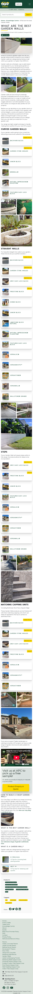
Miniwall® (14, 172)
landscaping (8, 902)
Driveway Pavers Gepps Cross (11, 961)
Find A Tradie (6, 922)
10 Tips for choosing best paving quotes (18, 859)
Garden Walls (6, 956)
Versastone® (15, 375)
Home (3, 20)
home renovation (23, 900)
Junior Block (15, 162)
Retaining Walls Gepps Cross (11, 960)
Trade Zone (6, 924)
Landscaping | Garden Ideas (22, 889)
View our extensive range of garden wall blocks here (15, 841)
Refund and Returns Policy (10, 939)
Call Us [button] (18, 4)
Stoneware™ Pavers (8, 949)
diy (6, 900)
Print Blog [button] (6, 35)
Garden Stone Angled (19, 151)
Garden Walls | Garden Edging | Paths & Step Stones (16, 887)
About (4, 928)
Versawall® (15, 386)
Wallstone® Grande (18, 396)
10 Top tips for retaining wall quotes (19, 868)
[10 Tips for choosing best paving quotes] (5, 859)
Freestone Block (17, 292)
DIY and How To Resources (11, 882)
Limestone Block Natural (17, 323)
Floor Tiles (5, 951)
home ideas (13, 900)
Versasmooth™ (16, 365)
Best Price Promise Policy (10, 931)
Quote (4, 930)
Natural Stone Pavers (9, 947)
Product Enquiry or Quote (16, 787)
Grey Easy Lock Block (19, 281)
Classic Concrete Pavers (10, 943)
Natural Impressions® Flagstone (19, 333)
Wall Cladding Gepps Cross (11, 967)
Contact (5, 935)
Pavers (4, 942)
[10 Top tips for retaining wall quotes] (5, 869)
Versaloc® (14, 354)
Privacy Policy (6, 937)
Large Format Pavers (9, 945)
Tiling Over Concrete (9, 952)
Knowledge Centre (12, 20)
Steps (7, 891)
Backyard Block (16, 141)
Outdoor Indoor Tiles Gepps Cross (13, 963)
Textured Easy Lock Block (18, 193)
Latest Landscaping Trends (11, 958)
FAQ (3, 933)
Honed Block (15, 302)
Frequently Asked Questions (11, 884)
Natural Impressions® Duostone (19, 182)
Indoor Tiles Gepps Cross (10, 968)
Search (28, 14)
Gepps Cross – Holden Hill (17, 9)
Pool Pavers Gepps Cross (10, 965)
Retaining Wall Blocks (9, 954)
